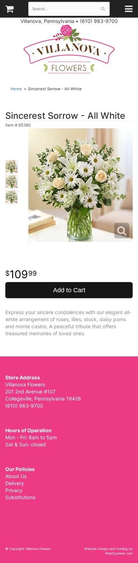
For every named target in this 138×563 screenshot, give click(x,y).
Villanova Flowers (69, 49)
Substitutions (20, 497)
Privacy (14, 490)
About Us (16, 476)
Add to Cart (69, 290)
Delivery (14, 483)
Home (16, 88)
